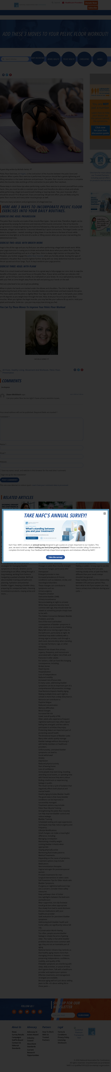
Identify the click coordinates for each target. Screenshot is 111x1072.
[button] (104, 513)
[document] (55, 536)
